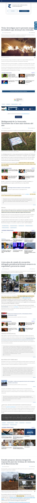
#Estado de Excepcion (10, 422)
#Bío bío (3, 104)
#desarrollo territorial (5, 424)
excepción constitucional (10, 406)
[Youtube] (32, 109)
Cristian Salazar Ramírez (7, 32)
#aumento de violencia (13, 225)
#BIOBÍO (16, 422)
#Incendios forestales (5, 225)
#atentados (8, 104)
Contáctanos (18, 116)
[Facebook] (11, 109)
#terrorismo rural (21, 225)
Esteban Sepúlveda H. (7, 128)
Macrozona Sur (26, 297)
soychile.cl (27, 194)
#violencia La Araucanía (29, 225)
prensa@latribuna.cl (25, 113)
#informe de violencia (5, 227)
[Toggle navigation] (1, 1)
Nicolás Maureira (6, 466)
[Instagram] (25, 109)
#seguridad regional (13, 227)
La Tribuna (16, 306)
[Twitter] (18, 109)
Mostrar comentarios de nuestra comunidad (19, 91)
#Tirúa (20, 104)
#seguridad (3, 422)
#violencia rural (22, 422)
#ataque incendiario (14, 104)
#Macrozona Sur (28, 422)
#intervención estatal (13, 424)
